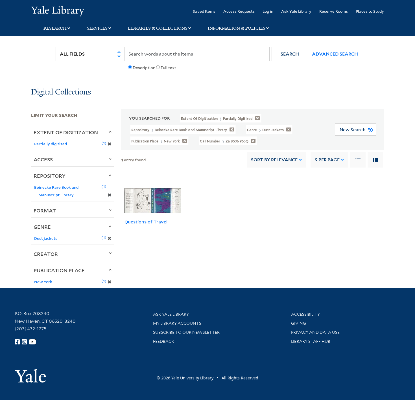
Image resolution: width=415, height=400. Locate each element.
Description (144, 67)
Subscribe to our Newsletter (186, 332)
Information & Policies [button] (236, 28)
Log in (268, 11)
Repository (49, 175)
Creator (46, 253)
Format (45, 210)
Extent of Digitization (66, 132)
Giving (298, 323)
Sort (274, 159)
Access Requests (239, 11)
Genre (42, 226)
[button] (290, 54)
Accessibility (305, 314)
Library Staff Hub (310, 341)
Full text (168, 67)
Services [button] (97, 28)
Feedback (163, 341)
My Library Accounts (177, 323)
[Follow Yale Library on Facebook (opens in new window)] (17, 341)
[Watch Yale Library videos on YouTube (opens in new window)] (32, 341)
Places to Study (370, 11)
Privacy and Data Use (315, 332)
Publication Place (59, 270)
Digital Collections (61, 92)
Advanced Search (335, 54)
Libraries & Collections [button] (157, 28)
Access (43, 159)
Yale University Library (57, 11)
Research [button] (55, 28)
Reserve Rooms (333, 11)
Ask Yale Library (296, 11)
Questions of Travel (145, 222)
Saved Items (204, 11)
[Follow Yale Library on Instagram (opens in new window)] (24, 341)
